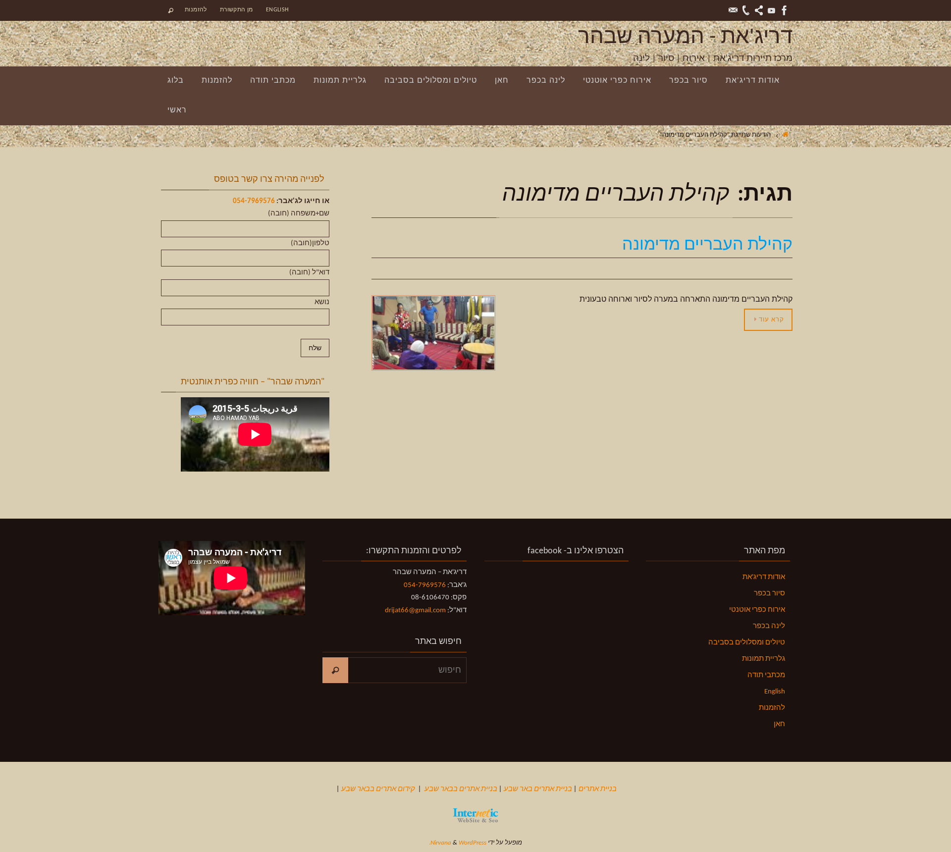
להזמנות (196, 10)
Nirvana (440, 843)
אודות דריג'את (763, 577)
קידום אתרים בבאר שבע (378, 789)
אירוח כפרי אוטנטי (757, 610)
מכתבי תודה (766, 675)
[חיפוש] (335, 670)
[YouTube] (772, 10)
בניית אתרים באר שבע (538, 789)
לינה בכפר (769, 626)
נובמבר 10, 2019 (749, 268)
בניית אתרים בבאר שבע (460, 789)
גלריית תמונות (763, 659)
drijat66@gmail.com (415, 610)
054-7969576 (254, 201)
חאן (779, 724)
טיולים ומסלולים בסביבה (746, 642)
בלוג (694, 268)
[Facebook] (784, 10)
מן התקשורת (236, 10)
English (277, 10)
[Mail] (733, 10)
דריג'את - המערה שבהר (685, 38)
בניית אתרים (598, 789)
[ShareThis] (759, 10)
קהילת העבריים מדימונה (707, 245)
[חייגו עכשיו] (746, 10)
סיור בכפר (769, 593)
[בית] (785, 135)
